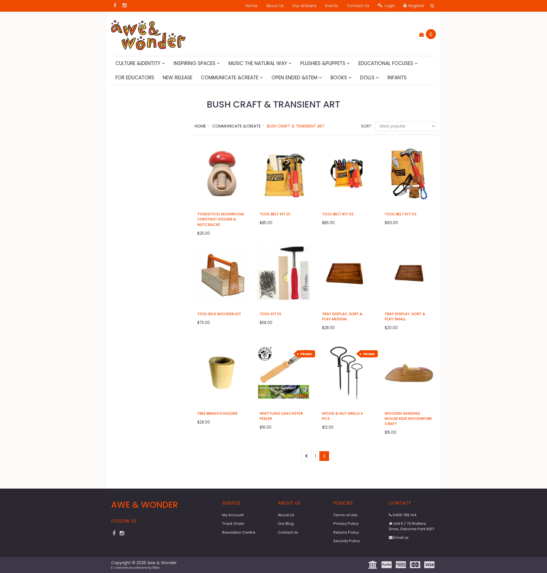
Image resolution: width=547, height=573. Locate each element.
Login (389, 6)
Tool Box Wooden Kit (219, 314)
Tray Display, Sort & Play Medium (342, 316)
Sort (366, 126)
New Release (177, 77)
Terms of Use (345, 515)
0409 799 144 (404, 515)
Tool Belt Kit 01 (275, 214)
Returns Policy (346, 532)
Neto (156, 567)
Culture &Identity (138, 63)
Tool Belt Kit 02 (338, 214)
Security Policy (346, 541)
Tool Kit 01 (270, 314)
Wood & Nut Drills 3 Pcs (342, 416)
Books (339, 77)
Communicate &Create (230, 77)
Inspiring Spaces (195, 63)
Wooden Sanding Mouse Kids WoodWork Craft (408, 418)
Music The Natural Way (258, 63)
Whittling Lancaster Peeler (281, 416)
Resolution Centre (238, 532)
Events (331, 6)
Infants (397, 77)
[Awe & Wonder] (148, 33)
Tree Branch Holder (217, 413)
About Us (275, 6)
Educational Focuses (386, 63)
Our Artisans (304, 6)
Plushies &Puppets (323, 63)
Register (415, 6)
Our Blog (286, 523)
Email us (401, 537)
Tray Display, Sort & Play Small (405, 316)
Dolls (368, 77)
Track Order (233, 523)
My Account (233, 515)
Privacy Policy (345, 523)
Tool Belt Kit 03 (400, 214)
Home (252, 6)
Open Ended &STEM (295, 77)
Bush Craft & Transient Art (295, 126)
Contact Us (358, 6)
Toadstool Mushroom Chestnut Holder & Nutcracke (220, 219)
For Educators (134, 77)
